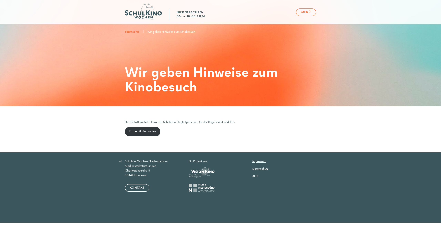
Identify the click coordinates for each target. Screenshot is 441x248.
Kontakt (137, 187)
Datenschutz (260, 168)
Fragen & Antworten (142, 131)
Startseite (132, 32)
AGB (255, 176)
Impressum (259, 161)
